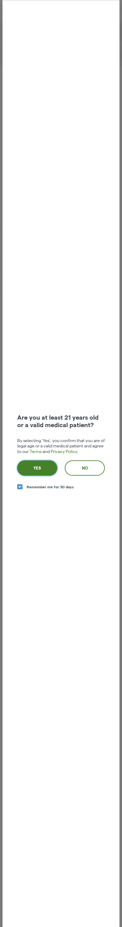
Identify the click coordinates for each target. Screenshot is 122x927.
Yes (37, 468)
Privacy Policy (64, 451)
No (85, 468)
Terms (36, 451)
